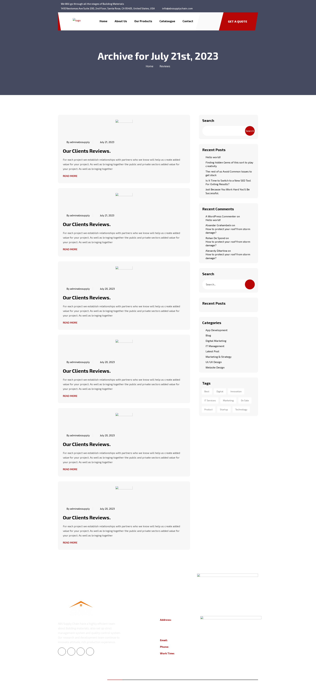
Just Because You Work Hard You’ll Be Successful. (228, 191)
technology (241, 409)
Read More (70, 175)
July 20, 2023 (107, 288)
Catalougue (167, 21)
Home (103, 21)
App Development (216, 330)
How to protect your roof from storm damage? (228, 230)
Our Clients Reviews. (87, 151)
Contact (188, 21)
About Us (121, 21)
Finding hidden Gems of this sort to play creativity (229, 164)
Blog (208, 335)
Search (208, 120)
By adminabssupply (78, 142)
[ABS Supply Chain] (77, 19)
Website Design (215, 367)
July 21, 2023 (107, 142)
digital (220, 391)
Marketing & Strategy (218, 356)
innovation (236, 391)
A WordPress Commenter (221, 216)
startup (224, 409)
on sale (245, 400)
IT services (210, 400)
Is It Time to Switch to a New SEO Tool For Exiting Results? (228, 182)
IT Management (215, 346)
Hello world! (213, 157)
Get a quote (237, 21)
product (208, 409)
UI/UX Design (214, 361)
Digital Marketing (216, 340)
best (206, 391)
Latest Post (212, 351)
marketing (228, 400)
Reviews (165, 66)
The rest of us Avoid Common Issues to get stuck (229, 173)
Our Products (143, 21)
